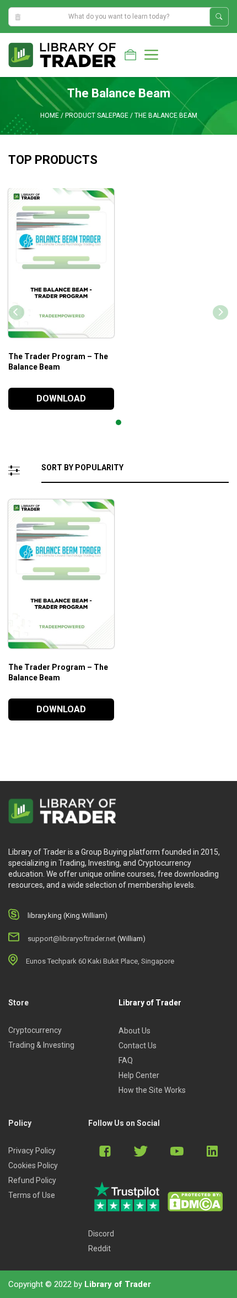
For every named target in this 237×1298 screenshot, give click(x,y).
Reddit (99, 1248)
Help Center (138, 1075)
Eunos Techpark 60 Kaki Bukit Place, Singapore (100, 961)
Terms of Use (31, 1195)
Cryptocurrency (35, 1030)
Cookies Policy (33, 1165)
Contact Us (137, 1045)
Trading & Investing (41, 1045)
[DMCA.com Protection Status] (195, 1202)
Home (49, 115)
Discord (101, 1233)
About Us (134, 1030)
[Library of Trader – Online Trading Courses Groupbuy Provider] (62, 54)
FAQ (125, 1060)
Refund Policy (32, 1180)
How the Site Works (152, 1090)
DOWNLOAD (61, 398)
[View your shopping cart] (130, 55)
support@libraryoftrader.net (72, 938)
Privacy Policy (32, 1150)
